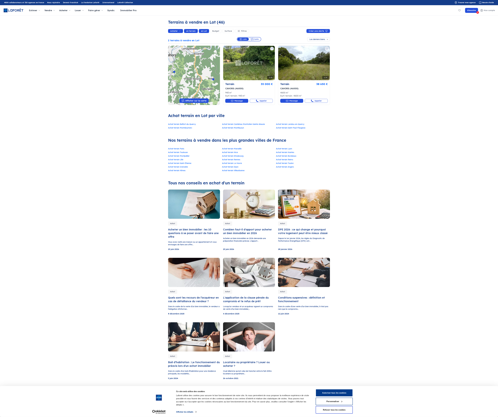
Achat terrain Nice (230, 152)
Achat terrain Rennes (231, 159)
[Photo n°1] (249, 63)
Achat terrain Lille (175, 159)
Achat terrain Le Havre (232, 163)
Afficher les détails (184, 412)
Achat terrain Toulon (285, 163)
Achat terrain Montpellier (178, 156)
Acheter (174, 31)
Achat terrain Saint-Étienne (179, 163)
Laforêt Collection (125, 3)
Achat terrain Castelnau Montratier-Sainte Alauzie (243, 124)
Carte (256, 39)
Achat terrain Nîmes (176, 170)
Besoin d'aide (488, 3)
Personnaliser (332, 401)
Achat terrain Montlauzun (233, 128)
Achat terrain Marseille (231, 149)
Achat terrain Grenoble (178, 167)
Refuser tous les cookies (334, 410)
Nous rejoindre (53, 3)
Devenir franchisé (70, 3)
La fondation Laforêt (90, 3)
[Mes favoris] (459, 10)
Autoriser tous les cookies (334, 393)
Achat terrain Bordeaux (286, 156)
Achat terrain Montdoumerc (180, 128)
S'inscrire (472, 11)
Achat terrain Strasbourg (232, 156)
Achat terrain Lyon (284, 149)
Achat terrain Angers (285, 167)
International (108, 3)
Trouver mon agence (467, 3)
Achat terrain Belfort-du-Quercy (182, 124)
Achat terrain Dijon (230, 167)
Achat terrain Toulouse (178, 152)
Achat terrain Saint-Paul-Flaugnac (291, 128)
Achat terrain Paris (176, 149)
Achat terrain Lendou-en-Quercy (290, 124)
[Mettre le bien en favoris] (272, 48)
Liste (245, 39)
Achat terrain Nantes (285, 152)
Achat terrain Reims (284, 159)
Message (238, 101)
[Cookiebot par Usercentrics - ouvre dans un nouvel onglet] (159, 412)
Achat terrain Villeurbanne (233, 170)
